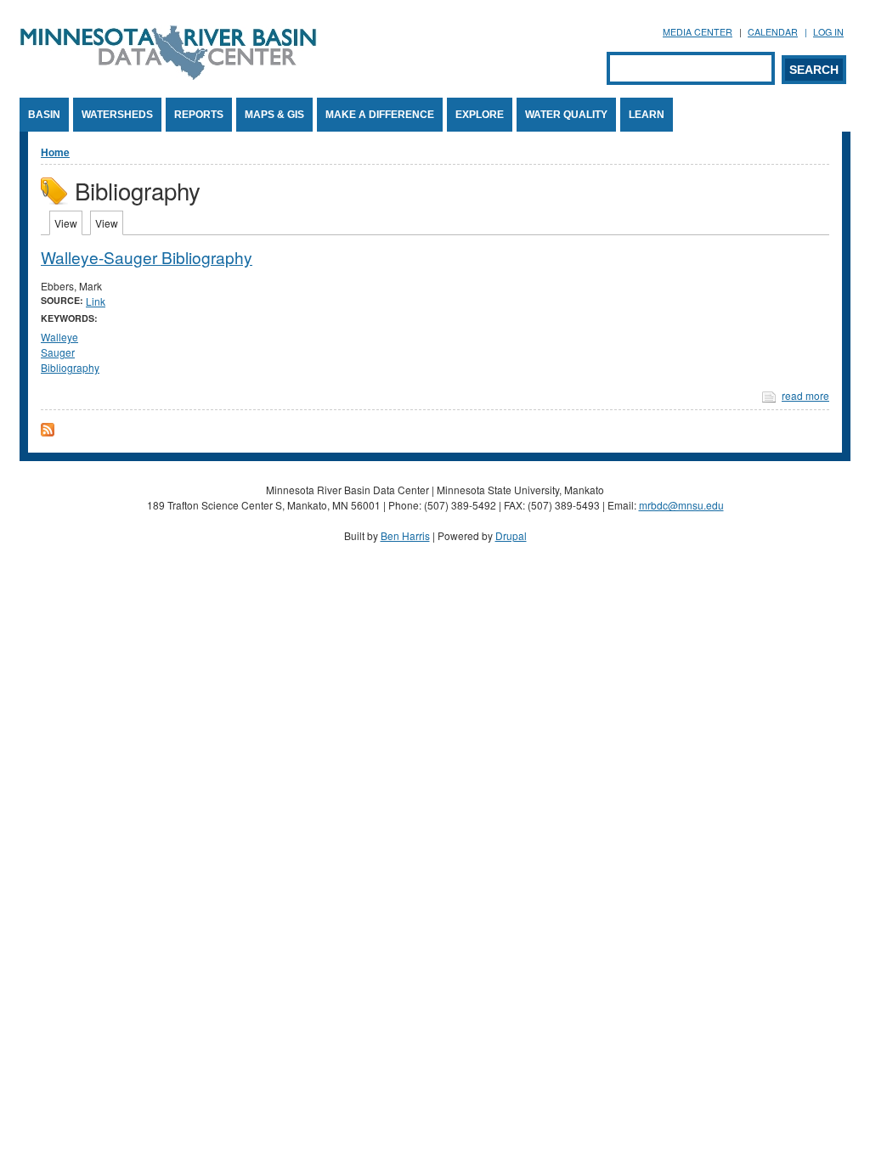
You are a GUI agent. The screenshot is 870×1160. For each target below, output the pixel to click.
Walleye (59, 336)
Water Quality (566, 115)
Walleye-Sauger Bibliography (146, 256)
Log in (828, 31)
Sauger (58, 352)
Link (95, 301)
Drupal (511, 535)
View (68, 223)
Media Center (697, 31)
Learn (646, 115)
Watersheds (117, 115)
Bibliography (70, 367)
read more (805, 395)
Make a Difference (379, 115)
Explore (479, 115)
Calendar (773, 31)
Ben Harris (405, 535)
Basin (44, 115)
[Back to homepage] (168, 75)
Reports (198, 115)
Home (55, 152)
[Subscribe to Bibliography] (47, 432)
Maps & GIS (274, 115)
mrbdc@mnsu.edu (681, 505)
